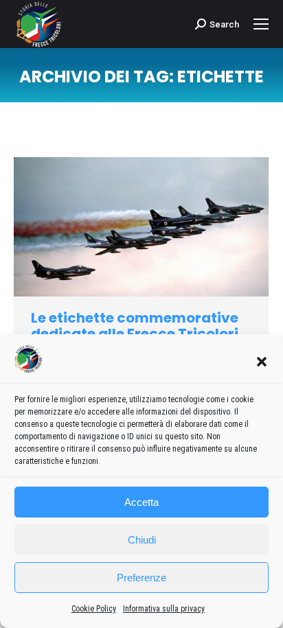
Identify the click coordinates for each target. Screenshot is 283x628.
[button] (262, 362)
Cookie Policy (93, 609)
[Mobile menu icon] (261, 24)
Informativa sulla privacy (164, 609)
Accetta (141, 502)
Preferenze (141, 577)
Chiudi (142, 540)
